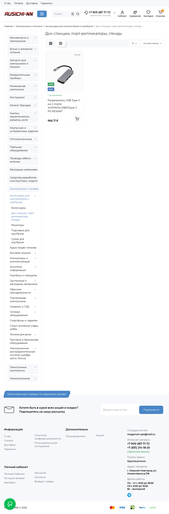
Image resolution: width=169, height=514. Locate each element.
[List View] (50, 43)
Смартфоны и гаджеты (23, 320)
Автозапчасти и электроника (19, 39)
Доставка (31, 3)
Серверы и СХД (19, 306)
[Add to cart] (77, 119)
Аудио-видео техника (23, 247)
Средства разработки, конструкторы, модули (23, 179)
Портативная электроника (18, 300)
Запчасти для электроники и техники (19, 63)
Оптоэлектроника (21, 139)
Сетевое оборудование (19, 313)
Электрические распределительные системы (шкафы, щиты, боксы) (22, 353)
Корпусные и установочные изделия (24, 129)
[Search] (77, 14)
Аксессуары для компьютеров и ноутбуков (19, 199)
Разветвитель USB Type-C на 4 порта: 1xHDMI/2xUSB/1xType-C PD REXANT (64, 106)
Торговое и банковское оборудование (24, 341)
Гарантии (46, 3)
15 (133, 43)
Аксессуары (18, 207)
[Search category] (72, 14)
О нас (7, 3)
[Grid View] (60, 43)
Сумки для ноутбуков (17, 241)
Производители (75, 436)
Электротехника (20, 378)
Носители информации (18, 268)
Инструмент (17, 97)
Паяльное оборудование (19, 149)
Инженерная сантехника (18, 88)
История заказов (14, 478)
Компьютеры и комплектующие (20, 260)
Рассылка (40, 472)
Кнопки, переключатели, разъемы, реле (20, 116)
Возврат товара (43, 481)
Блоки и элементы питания (21, 51)
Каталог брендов (20, 105)
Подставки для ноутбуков (20, 232)
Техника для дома (20, 334)
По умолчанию (151, 43)
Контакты (40, 477)
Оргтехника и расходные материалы (23, 282)
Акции (100, 435)
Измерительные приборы (20, 76)
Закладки (10, 482)
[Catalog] (42, 14)
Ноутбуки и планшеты (23, 275)
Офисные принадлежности (20, 291)
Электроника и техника (24, 188)
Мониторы (17, 225)
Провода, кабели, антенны (20, 160)
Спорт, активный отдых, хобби (24, 327)
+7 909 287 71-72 (99, 12)
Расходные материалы (23, 169)
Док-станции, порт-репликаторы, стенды (23, 216)
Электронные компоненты (18, 369)
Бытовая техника (20, 252)
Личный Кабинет (14, 473)
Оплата (18, 3)
